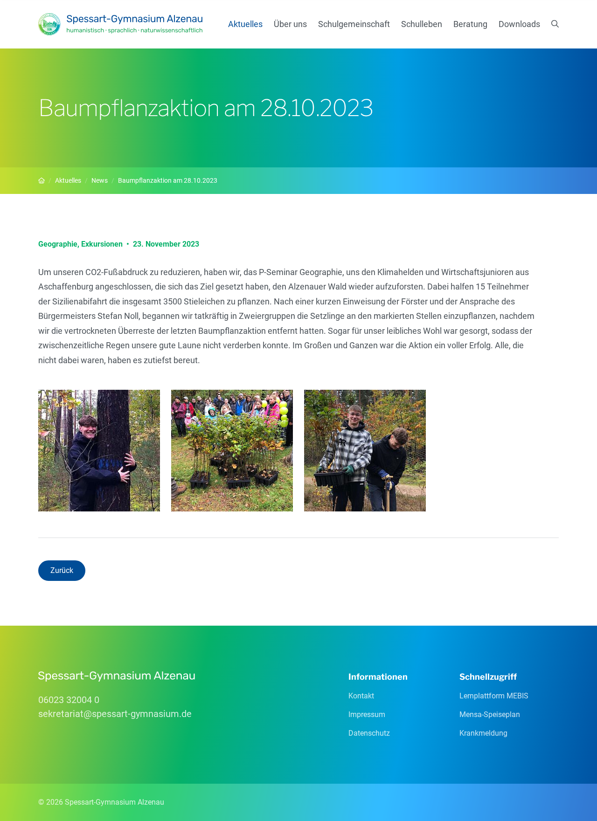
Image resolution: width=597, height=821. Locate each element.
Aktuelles (245, 24)
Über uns (290, 24)
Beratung (470, 24)
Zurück (61, 570)
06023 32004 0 (68, 699)
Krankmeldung (483, 733)
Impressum (366, 714)
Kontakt (361, 695)
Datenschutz (369, 733)
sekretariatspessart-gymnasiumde (115, 713)
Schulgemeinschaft (354, 24)
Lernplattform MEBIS (493, 695)
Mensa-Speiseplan (489, 714)
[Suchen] (555, 24)
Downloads (519, 24)
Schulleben (421, 24)
